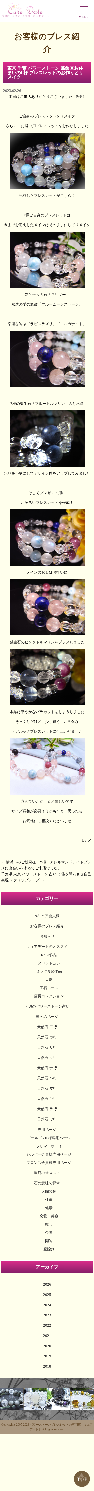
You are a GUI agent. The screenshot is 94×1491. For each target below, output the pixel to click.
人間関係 (48, 1191)
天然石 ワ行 (47, 1119)
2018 (47, 1366)
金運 (49, 1233)
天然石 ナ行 (47, 1068)
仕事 (49, 1200)
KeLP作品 (49, 955)
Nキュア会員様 (47, 916)
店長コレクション (49, 996)
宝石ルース (49, 988)
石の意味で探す (47, 1183)
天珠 (49, 980)
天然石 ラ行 (47, 1109)
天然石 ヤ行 (47, 1099)
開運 (49, 1241)
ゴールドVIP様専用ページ (49, 1138)
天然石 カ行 (47, 1037)
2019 (47, 1356)
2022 (47, 1325)
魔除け (49, 1249)
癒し (49, 1224)
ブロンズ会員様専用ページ (48, 1163)
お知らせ (47, 936)
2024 (47, 1305)
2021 (47, 1336)
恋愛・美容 (49, 1216)
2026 (47, 1284)
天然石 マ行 (47, 1088)
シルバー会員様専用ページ (48, 1154)
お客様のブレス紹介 (47, 926)
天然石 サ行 (47, 1047)
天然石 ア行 (47, 1027)
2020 (47, 1346)
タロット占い (49, 963)
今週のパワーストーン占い (47, 1006)
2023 (47, 1315)
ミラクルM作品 (49, 971)
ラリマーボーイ (49, 1146)
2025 (47, 1295)
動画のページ (47, 1017)
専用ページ (47, 1130)
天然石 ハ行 (47, 1078)
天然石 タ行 (47, 1058)
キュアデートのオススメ (47, 947)
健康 (49, 1208)
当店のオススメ (47, 1173)
